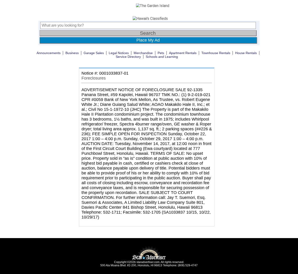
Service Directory (128, 57)
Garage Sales (94, 53)
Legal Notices (119, 53)
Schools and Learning (162, 57)
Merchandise (143, 53)
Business (72, 53)
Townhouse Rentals (215, 53)
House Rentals (246, 53)
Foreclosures (93, 78)
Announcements (49, 53)
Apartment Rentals (182, 53)
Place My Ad (148, 40)
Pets (161, 53)
